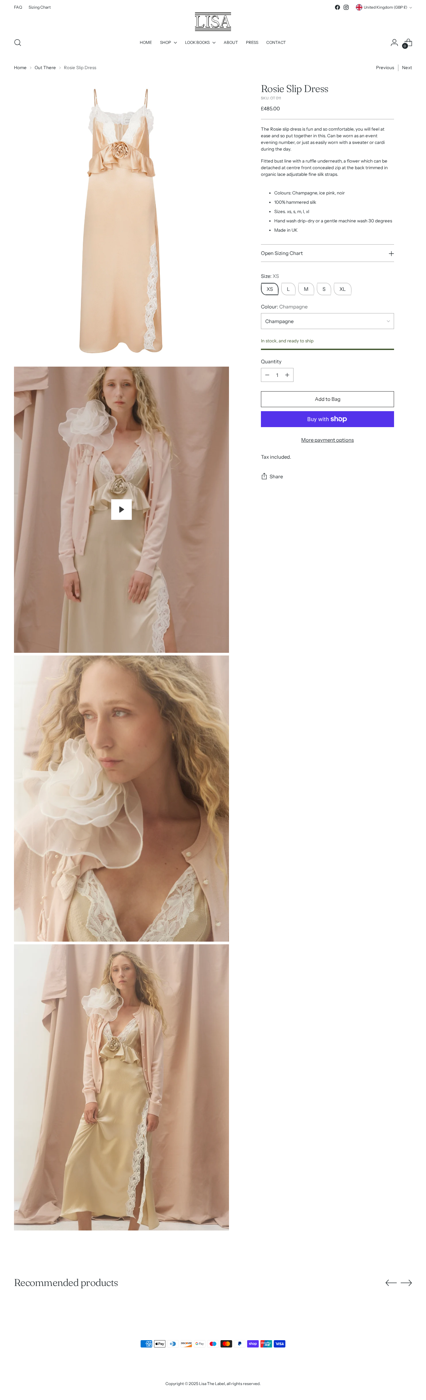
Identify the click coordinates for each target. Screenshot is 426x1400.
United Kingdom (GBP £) (385, 7)
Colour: (284, 306)
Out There (45, 67)
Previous (385, 67)
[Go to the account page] (394, 42)
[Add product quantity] (287, 375)
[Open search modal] (17, 42)
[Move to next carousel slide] (406, 1282)
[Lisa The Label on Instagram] (346, 7)
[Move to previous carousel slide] (391, 1283)
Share (276, 476)
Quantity (271, 361)
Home (20, 67)
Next (407, 67)
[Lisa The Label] (213, 21)
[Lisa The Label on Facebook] (337, 7)
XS (270, 289)
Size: (270, 276)
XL (342, 289)
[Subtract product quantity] (267, 375)
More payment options (327, 440)
